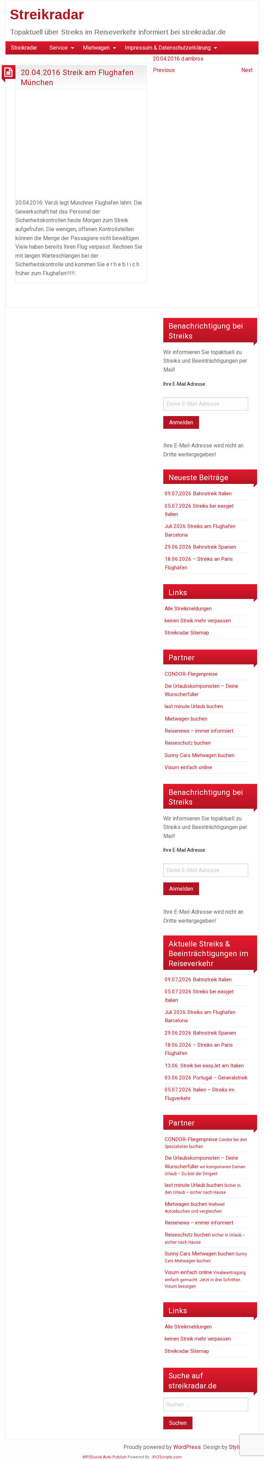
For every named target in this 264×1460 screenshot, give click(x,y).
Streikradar (47, 14)
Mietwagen (96, 47)
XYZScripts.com (167, 1457)
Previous (164, 70)
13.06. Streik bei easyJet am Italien (204, 1066)
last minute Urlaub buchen (194, 706)
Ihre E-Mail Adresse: (184, 384)
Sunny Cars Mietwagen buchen (199, 755)
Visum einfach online (188, 767)
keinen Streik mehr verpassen (198, 621)
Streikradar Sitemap (187, 633)
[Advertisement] (81, 142)
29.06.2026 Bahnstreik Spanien (200, 547)
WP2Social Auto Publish (104, 1457)
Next (247, 70)
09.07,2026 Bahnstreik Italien (198, 493)
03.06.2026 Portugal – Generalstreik (206, 1078)
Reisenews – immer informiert (199, 731)
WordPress (187, 1447)
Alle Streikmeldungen (188, 608)
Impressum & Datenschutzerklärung (168, 47)
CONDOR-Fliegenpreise (191, 674)
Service (59, 47)
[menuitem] (24, 47)
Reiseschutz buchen (188, 743)
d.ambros (192, 58)
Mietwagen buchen (186, 719)
